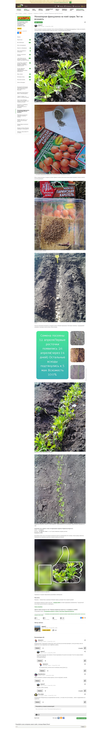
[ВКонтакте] (18, 33)
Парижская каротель (71, 29)
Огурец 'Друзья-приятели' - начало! (23, 125)
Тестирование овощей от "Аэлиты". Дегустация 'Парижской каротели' (59, 611)
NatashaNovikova (41, 674)
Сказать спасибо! (46, 630)
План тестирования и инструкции (23, 51)
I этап (82, 613)
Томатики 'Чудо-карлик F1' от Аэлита (23, 132)
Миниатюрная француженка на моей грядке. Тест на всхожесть (23, 111)
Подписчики (23, 39)
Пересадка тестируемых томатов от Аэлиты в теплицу (22, 115)
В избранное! (39, 22)
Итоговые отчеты (23, 76)
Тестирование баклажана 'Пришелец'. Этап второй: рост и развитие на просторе (22, 88)
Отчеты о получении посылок (23, 55)
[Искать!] (55, 6)
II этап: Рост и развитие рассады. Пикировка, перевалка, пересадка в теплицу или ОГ (23, 64)
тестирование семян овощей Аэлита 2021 (52, 613)
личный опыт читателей (63, 613)
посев (39, 614)
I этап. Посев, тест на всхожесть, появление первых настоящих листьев (23, 59)
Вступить (19, 28)
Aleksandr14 (40, 640)
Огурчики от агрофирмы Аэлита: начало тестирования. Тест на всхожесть (22, 106)
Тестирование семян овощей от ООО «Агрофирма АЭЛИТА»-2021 (22, 24)
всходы (42, 614)
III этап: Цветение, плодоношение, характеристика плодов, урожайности (23, 70)
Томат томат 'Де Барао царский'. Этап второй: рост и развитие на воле (23, 101)
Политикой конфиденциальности (61, 2)
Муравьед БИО (56, 602)
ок (70, 2)
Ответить (37, 648)
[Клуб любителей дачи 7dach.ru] (20, 5)
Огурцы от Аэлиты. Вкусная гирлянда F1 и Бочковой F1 (23, 128)
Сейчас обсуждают (21, 82)
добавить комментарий (81, 718)
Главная (18, 36)
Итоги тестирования (21, 45)
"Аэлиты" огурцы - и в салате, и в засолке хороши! (23, 97)
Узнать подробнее (38, 606)
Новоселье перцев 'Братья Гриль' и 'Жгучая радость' (22, 93)
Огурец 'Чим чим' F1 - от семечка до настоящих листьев (22, 120)
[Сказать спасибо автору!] (84, 648)
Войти (84, 6)
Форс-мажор (23, 74)
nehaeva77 (40, 25)
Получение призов (23, 79)
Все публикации (23, 42)
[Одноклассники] (20, 33)
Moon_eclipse (41, 694)
